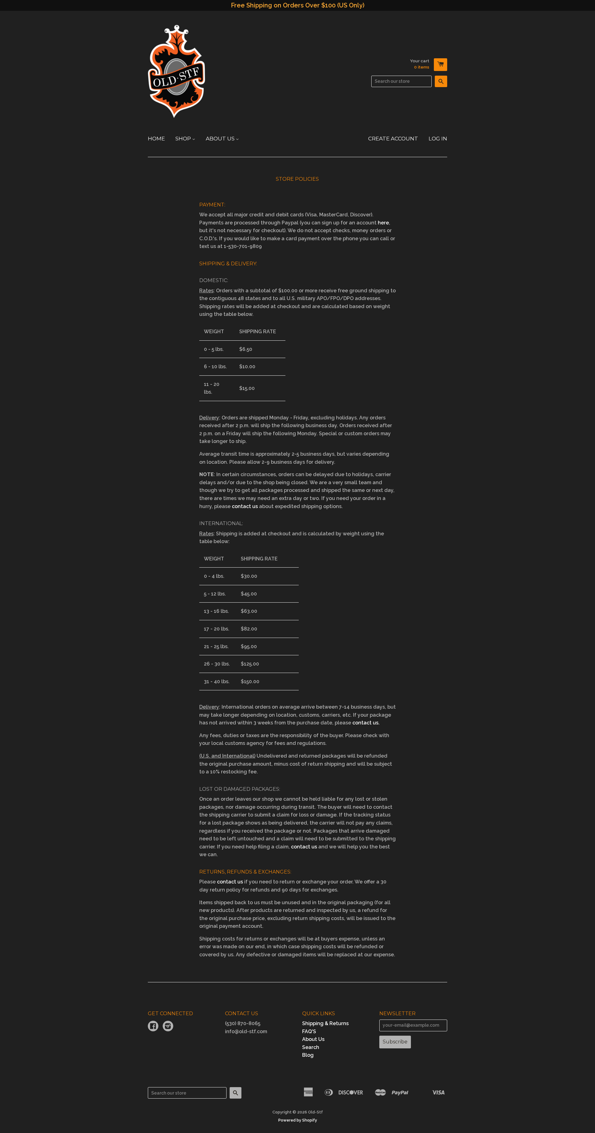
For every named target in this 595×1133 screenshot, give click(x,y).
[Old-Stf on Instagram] (168, 1027)
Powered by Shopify (297, 1120)
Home (156, 138)
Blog (308, 1055)
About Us (221, 138)
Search (310, 1047)
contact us (245, 506)
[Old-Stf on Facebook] (153, 1027)
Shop (183, 138)
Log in (438, 138)
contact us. (366, 723)
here (383, 223)
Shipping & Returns (325, 1023)
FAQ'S (309, 1031)
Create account (393, 138)
